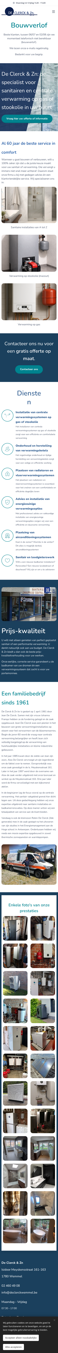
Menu (54, 11)
